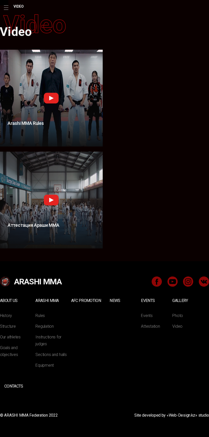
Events (148, 300)
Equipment (44, 365)
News (115, 300)
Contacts (13, 386)
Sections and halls (51, 354)
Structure (8, 326)
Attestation (150, 326)
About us (9, 300)
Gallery (180, 300)
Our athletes (10, 337)
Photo (177, 315)
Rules (40, 315)
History (6, 315)
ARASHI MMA (47, 300)
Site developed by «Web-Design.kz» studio (171, 415)
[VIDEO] (4, 2)
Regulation (44, 326)
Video (177, 326)
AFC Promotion (86, 300)
